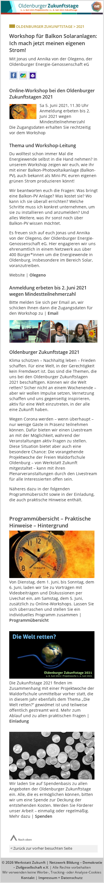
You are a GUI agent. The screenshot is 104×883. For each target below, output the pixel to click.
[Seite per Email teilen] (23, 78)
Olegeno (37, 275)
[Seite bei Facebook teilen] (13, 78)
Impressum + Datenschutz (60, 877)
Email (53, 313)
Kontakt (28, 877)
